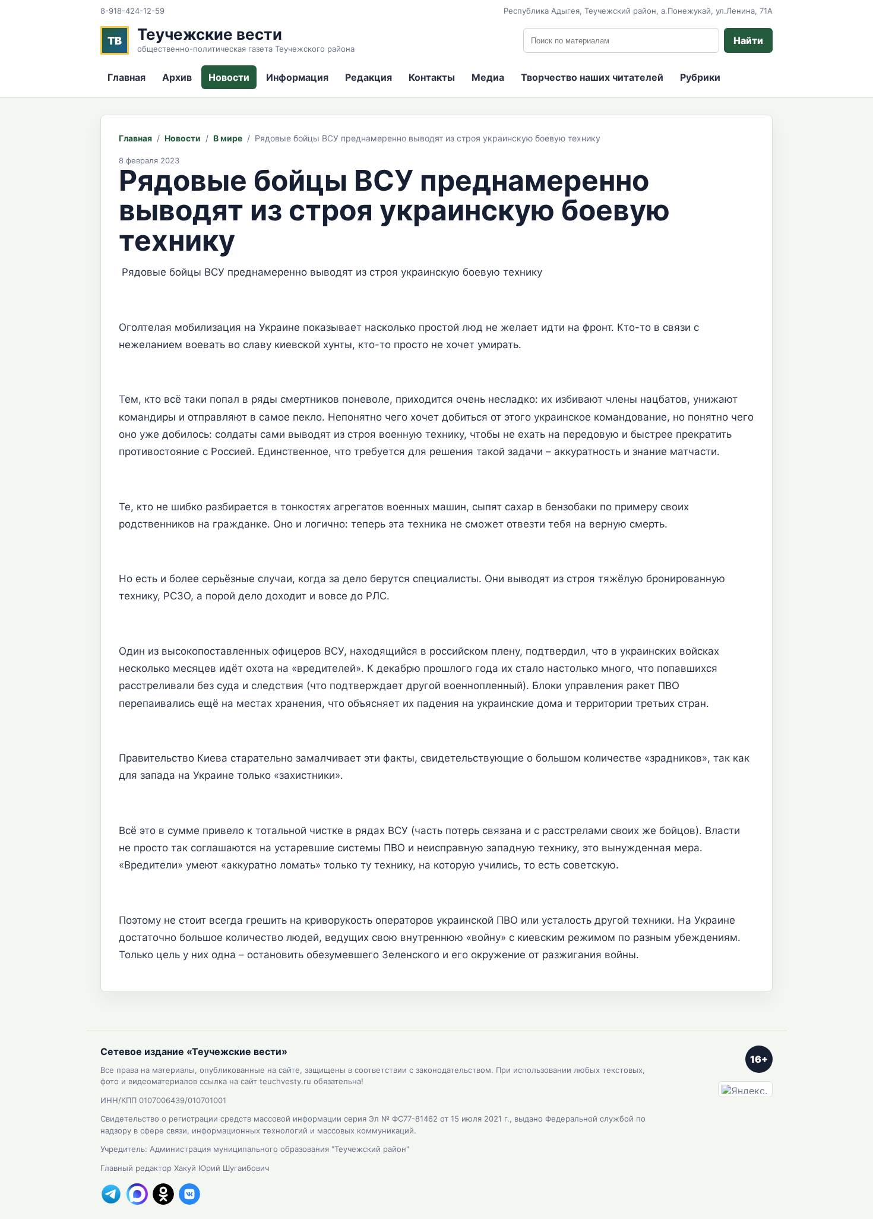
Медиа (488, 77)
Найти (748, 40)
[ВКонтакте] (189, 1194)
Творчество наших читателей (592, 77)
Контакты (432, 77)
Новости (228, 77)
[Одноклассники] (163, 1194)
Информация (297, 77)
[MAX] (137, 1194)
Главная (126, 77)
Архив (177, 77)
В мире (227, 138)
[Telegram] (111, 1194)
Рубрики (700, 77)
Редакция (368, 77)
